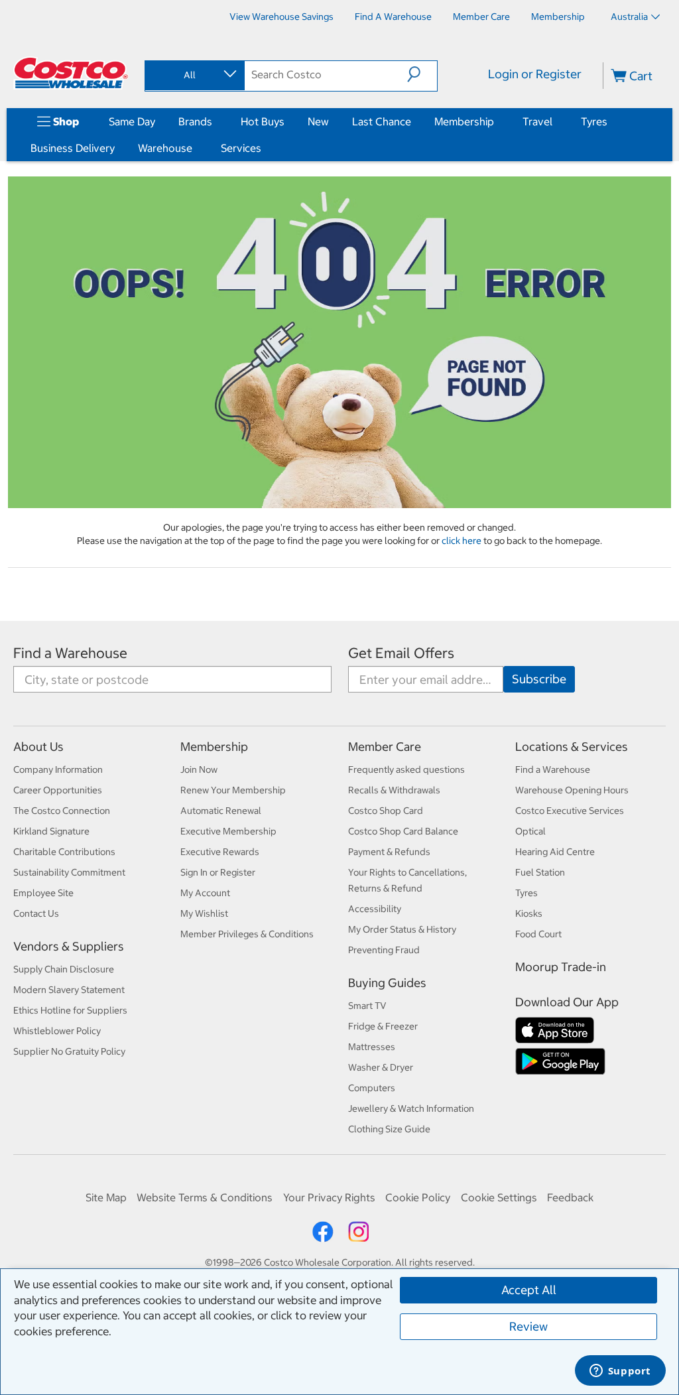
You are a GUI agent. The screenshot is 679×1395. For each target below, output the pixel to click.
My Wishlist (204, 913)
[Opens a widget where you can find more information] (620, 1371)
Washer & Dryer (380, 1067)
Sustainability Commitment (69, 872)
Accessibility (374, 909)
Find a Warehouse (70, 653)
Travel (537, 121)
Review (528, 1326)
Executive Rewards (219, 852)
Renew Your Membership (233, 790)
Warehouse (165, 148)
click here (462, 541)
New (318, 121)
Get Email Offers (401, 653)
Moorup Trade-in (560, 966)
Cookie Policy (417, 1197)
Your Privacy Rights (329, 1197)
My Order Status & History (402, 929)
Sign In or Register (217, 872)
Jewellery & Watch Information (411, 1108)
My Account (205, 893)
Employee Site (43, 893)
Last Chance (381, 121)
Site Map (106, 1197)
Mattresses (371, 1047)
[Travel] (555, 121)
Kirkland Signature (51, 831)
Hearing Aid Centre (555, 852)
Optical (530, 831)
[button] (422, 74)
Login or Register (535, 74)
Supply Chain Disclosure (63, 969)
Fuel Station (540, 872)
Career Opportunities (57, 790)
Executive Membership (228, 831)
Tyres (594, 121)
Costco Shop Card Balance (403, 831)
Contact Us (36, 913)
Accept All (528, 1289)
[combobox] (193, 75)
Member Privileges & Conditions (247, 934)
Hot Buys (262, 121)
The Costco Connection (61, 811)
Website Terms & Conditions (205, 1197)
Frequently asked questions (406, 769)
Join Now (198, 769)
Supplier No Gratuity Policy (69, 1051)
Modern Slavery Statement (69, 990)
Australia (629, 17)
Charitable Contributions (64, 852)
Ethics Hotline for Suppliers (70, 1010)
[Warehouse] (195, 148)
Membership (464, 121)
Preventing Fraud (384, 950)
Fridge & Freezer (383, 1026)
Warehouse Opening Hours (572, 790)
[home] (71, 73)
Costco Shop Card (385, 811)
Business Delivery (73, 148)
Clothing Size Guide (389, 1129)
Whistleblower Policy (57, 1031)
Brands (195, 121)
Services (241, 148)
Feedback (570, 1197)
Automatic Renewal (220, 811)
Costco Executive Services (569, 811)
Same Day (132, 121)
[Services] (264, 148)
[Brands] (214, 121)
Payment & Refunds (389, 852)
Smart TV (367, 1006)
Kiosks (528, 913)
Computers (371, 1088)
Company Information (58, 769)
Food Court (538, 934)
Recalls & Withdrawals (394, 790)
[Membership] (496, 121)
